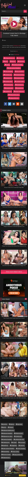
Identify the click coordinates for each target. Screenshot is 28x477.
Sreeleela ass (8, 74)
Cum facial (22, 442)
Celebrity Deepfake (18, 64)
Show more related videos (14, 271)
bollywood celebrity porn (8, 430)
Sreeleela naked (19, 78)
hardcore (22, 445)
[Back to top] (23, 473)
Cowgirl (14, 442)
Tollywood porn (6, 457)
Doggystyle (14, 445)
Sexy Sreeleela (20, 71)
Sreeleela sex (20, 84)
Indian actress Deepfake (14, 68)
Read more (13, 51)
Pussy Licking (15, 451)
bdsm (6, 61)
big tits (7, 64)
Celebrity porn (6, 442)
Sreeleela (16, 54)
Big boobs (21, 61)
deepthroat (5, 445)
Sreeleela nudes (20, 81)
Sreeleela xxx (8, 91)
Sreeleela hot (8, 78)
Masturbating (6, 451)
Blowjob (11, 427)
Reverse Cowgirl (6, 454)
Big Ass (13, 61)
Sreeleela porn (9, 84)
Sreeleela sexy (9, 88)
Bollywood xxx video (7, 436)
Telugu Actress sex (10, 58)
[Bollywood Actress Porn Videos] (11, 5)
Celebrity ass (19, 436)
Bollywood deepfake (7, 433)
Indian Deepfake (21, 448)
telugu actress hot (19, 91)
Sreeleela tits (20, 88)
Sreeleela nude (16, 45)
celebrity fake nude (19, 439)
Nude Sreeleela (8, 71)
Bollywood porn (19, 433)
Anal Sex (5, 424)
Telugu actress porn (14, 94)
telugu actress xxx (14, 98)
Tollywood (21, 58)
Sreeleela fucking (19, 74)
